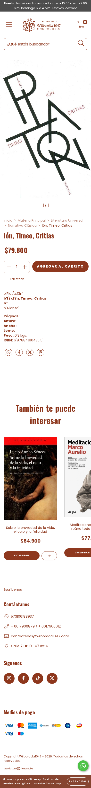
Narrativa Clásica (22, 225)
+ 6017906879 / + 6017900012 (36, 626)
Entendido (77, 781)
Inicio (8, 220)
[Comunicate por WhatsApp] (83, 765)
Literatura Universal (67, 220)
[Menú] (9, 25)
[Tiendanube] (19, 769)
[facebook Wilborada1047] (23, 678)
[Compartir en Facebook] (20, 354)
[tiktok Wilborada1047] (37, 678)
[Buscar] (81, 43)
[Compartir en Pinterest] (40, 354)
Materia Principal (32, 220)
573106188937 (22, 616)
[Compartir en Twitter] (30, 354)
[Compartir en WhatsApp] (8, 353)
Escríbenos (13, 589)
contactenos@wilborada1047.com (40, 636)
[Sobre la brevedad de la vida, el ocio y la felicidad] (49, 555)
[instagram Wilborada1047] (9, 678)
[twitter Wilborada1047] (52, 678)
